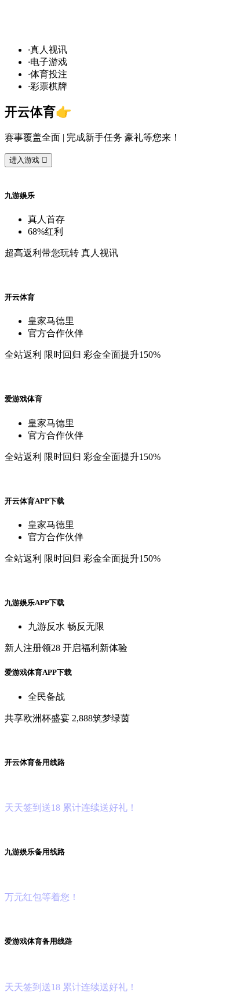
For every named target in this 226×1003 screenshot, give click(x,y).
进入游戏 (28, 160)
